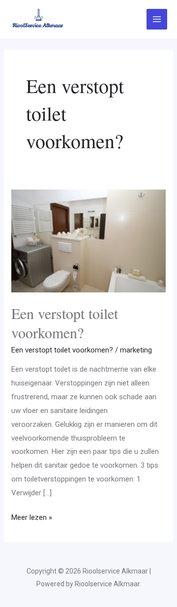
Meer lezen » (31, 516)
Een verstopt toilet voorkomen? (64, 322)
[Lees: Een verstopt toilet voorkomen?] (88, 240)
